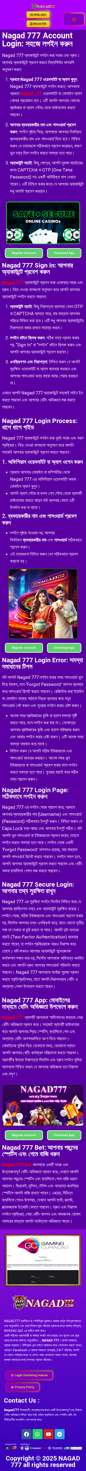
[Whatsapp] (38, 1434)
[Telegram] (60, 1434)
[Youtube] (49, 1434)
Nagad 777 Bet (17, 1164)
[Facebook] (27, 1434)
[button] (74, 19)
